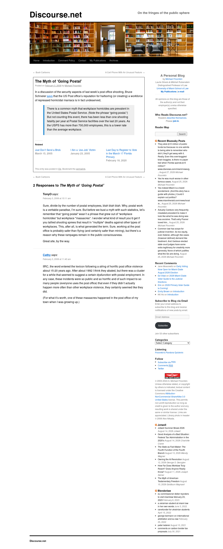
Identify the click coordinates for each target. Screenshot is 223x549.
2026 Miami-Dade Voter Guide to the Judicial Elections (172, 278)
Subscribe (163, 325)
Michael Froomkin (73, 85)
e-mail (181, 91)
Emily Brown (164, 291)
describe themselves (176, 117)
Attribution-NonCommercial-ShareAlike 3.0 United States (170, 396)
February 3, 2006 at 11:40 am (57, 259)
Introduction (49, 60)
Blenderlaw (164, 490)
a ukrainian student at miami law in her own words (173, 505)
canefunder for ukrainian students (174, 509)
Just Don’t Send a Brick (48, 150)
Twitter (161, 368)
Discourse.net (56, 14)
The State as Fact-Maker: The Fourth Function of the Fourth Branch (172, 449)
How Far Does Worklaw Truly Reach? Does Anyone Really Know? (171, 468)
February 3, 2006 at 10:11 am (57, 198)
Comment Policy (66, 60)
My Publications (98, 60)
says (50, 96)
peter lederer (164, 525)
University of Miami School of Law (173, 88)
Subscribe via (164, 362)
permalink (80, 168)
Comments (165, 365)
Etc (59, 168)
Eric (160, 284)
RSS (173, 361)
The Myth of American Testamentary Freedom (169, 480)
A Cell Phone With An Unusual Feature (125, 72)
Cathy (47, 255)
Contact (82, 60)
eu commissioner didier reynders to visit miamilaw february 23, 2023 (173, 496)
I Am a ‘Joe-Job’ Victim (83, 150)
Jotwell (162, 425)
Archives (113, 60)
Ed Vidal (162, 275)
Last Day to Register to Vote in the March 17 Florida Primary (121, 153)
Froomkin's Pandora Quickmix (169, 352)
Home (36, 60)
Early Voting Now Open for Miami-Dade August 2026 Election (173, 269)
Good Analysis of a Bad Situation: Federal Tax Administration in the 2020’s (173, 437)
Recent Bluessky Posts (171, 141)
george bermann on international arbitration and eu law (173, 517)
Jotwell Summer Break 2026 (171, 427)
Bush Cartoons (41, 72)
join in (176, 120)
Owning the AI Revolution (170, 459)
